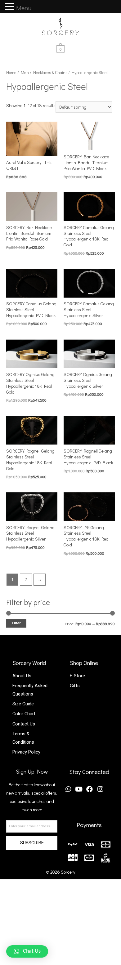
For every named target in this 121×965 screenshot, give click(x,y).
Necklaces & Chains (50, 72)
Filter (16, 623)
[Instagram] (100, 789)
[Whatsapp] (68, 789)
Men (25, 72)
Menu (23, 8)
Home (11, 72)
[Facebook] (89, 789)
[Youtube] (78, 789)
